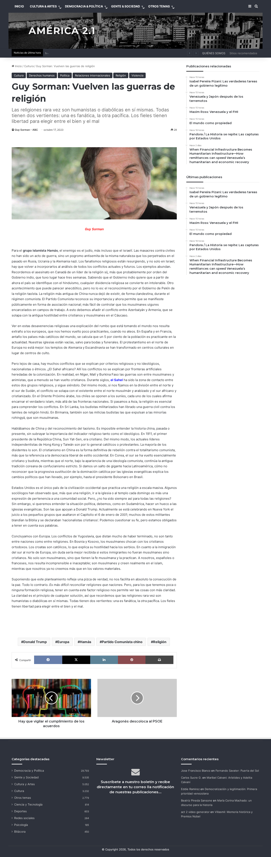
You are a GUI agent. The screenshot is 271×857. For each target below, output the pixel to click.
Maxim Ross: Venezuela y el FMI (66, 53)
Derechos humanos (42, 75)
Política (64, 75)
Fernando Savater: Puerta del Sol (237, 770)
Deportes (20, 811)
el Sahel (117, 380)
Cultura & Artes (43, 6)
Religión (121, 75)
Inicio (18, 66)
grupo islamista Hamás (40, 250)
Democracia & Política (84, 6)
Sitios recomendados (243, 53)
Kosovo (93, 541)
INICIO (19, 6)
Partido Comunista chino (122, 642)
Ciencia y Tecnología (28, 804)
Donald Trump (35, 642)
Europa (63, 642)
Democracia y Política (29, 770)
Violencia (137, 75)
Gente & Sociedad (125, 6)
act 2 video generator (195, 812)
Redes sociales (24, 818)
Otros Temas (159, 6)
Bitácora (20, 831)
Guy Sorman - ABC (26, 129)
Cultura (29, 66)
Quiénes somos (213, 53)
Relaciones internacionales (92, 75)
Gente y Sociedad (26, 777)
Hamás (85, 642)
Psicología (21, 824)
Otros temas (22, 797)
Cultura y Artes (24, 784)
